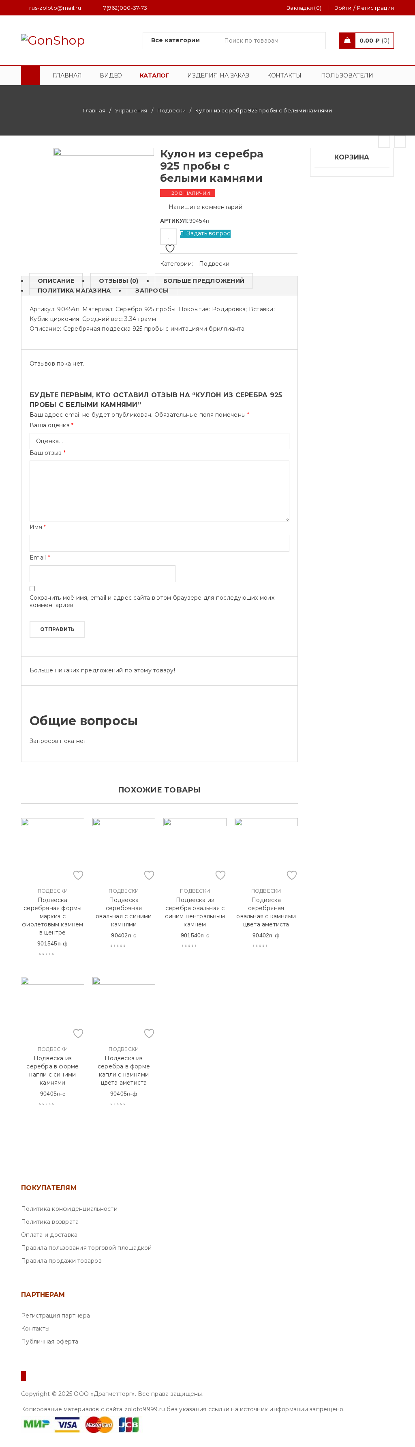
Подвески (171, 110)
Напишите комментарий (205, 207)
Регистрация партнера (55, 1315)
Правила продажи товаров (61, 1260)
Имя (38, 527)
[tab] (51, 281)
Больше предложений (204, 280)
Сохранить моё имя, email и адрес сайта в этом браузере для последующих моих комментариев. (152, 601)
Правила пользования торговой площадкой (86, 1247)
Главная (94, 110)
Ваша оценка (51, 425)
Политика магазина (74, 290)
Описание (56, 280)
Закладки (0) (304, 7)
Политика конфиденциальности (69, 1208)
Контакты (35, 1328)
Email (40, 557)
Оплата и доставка (49, 1234)
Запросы (152, 290)
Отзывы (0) (119, 280)
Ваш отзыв (48, 452)
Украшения (131, 110)
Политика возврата (50, 1221)
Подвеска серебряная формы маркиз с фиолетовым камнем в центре (52, 916)
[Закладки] (168, 236)
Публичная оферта (49, 1341)
